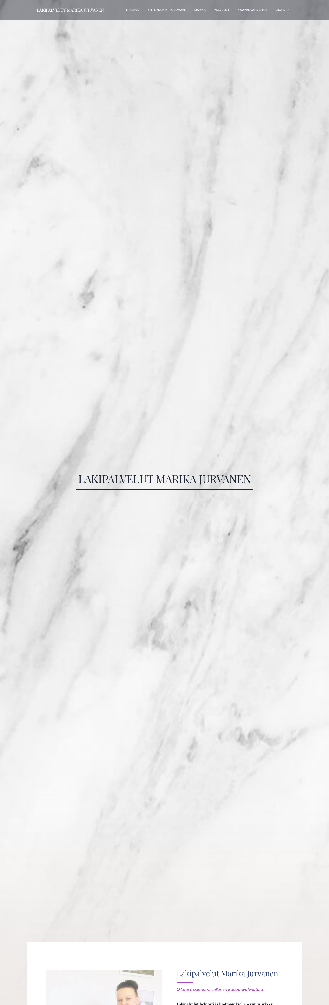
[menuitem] (133, 10)
